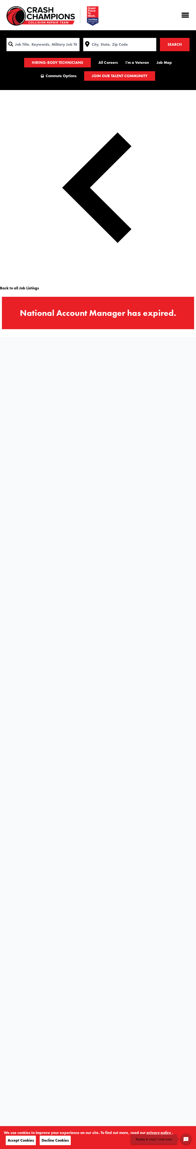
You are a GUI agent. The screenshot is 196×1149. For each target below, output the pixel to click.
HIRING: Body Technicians (57, 62)
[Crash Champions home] (52, 16)
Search (175, 44)
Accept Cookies (21, 1140)
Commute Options (61, 75)
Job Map (164, 62)
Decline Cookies (55, 1140)
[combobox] (43, 44)
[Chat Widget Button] (186, 1139)
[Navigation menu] (185, 15)
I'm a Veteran (137, 62)
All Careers (108, 62)
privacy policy (159, 1132)
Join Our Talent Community (119, 75)
